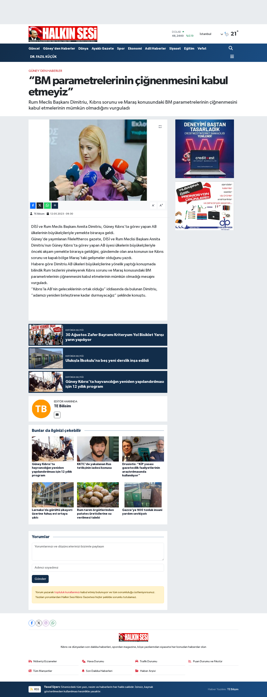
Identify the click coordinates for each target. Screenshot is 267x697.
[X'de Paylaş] (40, 205)
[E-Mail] (57, 415)
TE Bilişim (232, 689)
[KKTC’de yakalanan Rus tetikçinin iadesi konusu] (98, 449)
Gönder (40, 579)
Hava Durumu (95, 661)
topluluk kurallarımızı (67, 592)
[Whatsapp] (53, 623)
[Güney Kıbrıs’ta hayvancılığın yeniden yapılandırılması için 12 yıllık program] (53, 449)
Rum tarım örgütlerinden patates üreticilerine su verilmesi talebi (95, 513)
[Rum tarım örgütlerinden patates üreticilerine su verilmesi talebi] (98, 494)
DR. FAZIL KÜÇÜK (43, 56)
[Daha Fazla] (55, 205)
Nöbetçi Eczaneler (45, 661)
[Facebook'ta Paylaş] (33, 205)
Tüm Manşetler (42, 670)
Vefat (202, 48)
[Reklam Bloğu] (204, 148)
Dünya (83, 48)
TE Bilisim (39, 214)
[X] (39, 623)
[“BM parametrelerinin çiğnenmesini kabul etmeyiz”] (98, 160)
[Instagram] (46, 623)
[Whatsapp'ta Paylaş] (47, 205)
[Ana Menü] (231, 57)
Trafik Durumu (148, 661)
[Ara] (231, 48)
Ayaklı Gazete (103, 48)
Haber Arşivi (148, 670)
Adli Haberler (155, 48)
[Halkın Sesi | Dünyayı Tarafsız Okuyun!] (63, 34)
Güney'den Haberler (59, 48)
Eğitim (189, 48)
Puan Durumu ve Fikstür (207, 661)
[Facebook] (32, 623)
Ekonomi (135, 48)
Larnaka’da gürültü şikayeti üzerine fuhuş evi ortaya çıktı (52, 513)
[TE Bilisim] (41, 408)
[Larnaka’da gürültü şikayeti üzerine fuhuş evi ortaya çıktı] (53, 494)
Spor (121, 48)
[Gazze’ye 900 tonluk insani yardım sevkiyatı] (143, 494)
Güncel (34, 48)
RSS (36, 689)
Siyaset (175, 48)
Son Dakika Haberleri (99, 670)
